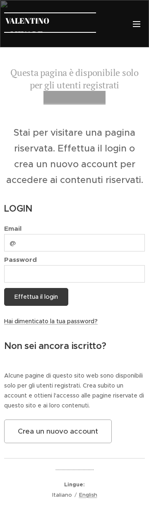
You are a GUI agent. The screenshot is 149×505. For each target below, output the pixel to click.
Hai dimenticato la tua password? (51, 321)
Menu (136, 23)
